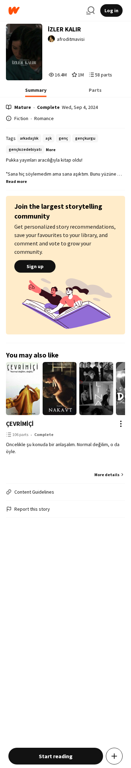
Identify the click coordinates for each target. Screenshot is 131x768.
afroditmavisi (71, 39)
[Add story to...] (114, 756)
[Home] (44, 10)
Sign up (35, 266)
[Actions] (121, 423)
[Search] (90, 10)
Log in (111, 10)
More (51, 149)
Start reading (56, 756)
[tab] (35, 92)
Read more (16, 181)
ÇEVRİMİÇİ (20, 424)
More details (106, 474)
